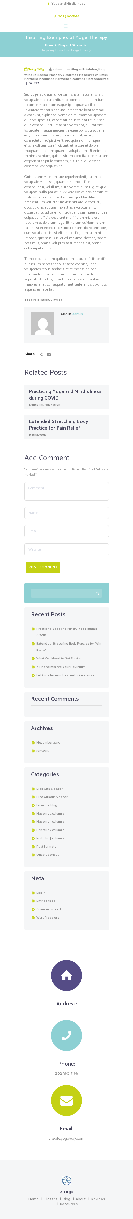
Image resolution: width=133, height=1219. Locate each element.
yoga (43, 434)
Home (49, 45)
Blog (66, 1199)
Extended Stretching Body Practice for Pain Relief (58, 424)
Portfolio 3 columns (70, 78)
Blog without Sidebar (52, 797)
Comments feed (48, 909)
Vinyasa (56, 299)
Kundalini (36, 404)
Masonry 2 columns (63, 74)
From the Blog (46, 805)
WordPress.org (47, 917)
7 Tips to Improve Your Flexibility (60, 667)
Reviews (98, 1199)
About (81, 1199)
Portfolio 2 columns (39, 78)
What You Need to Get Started (59, 658)
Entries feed (46, 901)
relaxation (41, 299)
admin (57, 69)
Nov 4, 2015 (36, 69)
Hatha (33, 434)
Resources (69, 1204)
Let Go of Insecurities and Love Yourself (66, 675)
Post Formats (46, 846)
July (42, 751)
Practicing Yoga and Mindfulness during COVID (65, 394)
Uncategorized (97, 78)
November (48, 743)
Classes (50, 1199)
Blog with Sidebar (70, 45)
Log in (40, 893)
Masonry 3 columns (93, 74)
